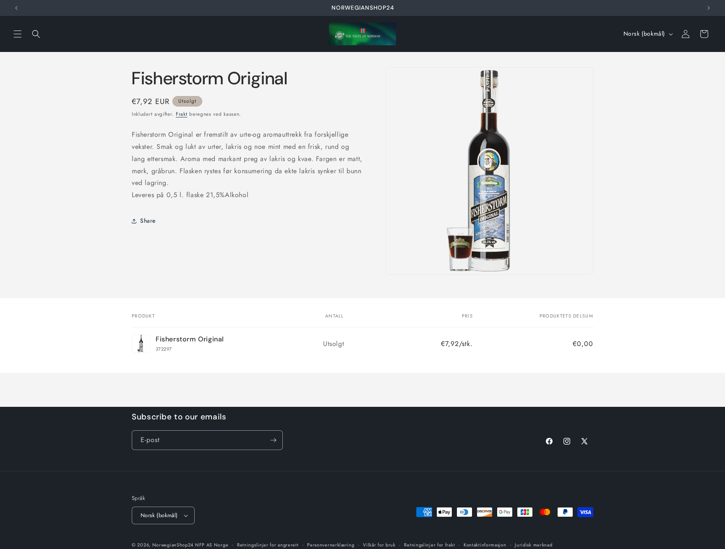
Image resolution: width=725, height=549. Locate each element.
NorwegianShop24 (173, 544)
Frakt (182, 114)
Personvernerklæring (330, 544)
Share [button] (148, 221)
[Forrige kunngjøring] (16, 8)
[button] (17, 34)
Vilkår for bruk (379, 544)
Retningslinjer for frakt (429, 544)
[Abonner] (273, 440)
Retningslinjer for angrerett (268, 544)
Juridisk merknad (533, 544)
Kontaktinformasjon (485, 544)
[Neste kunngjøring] (708, 8)
